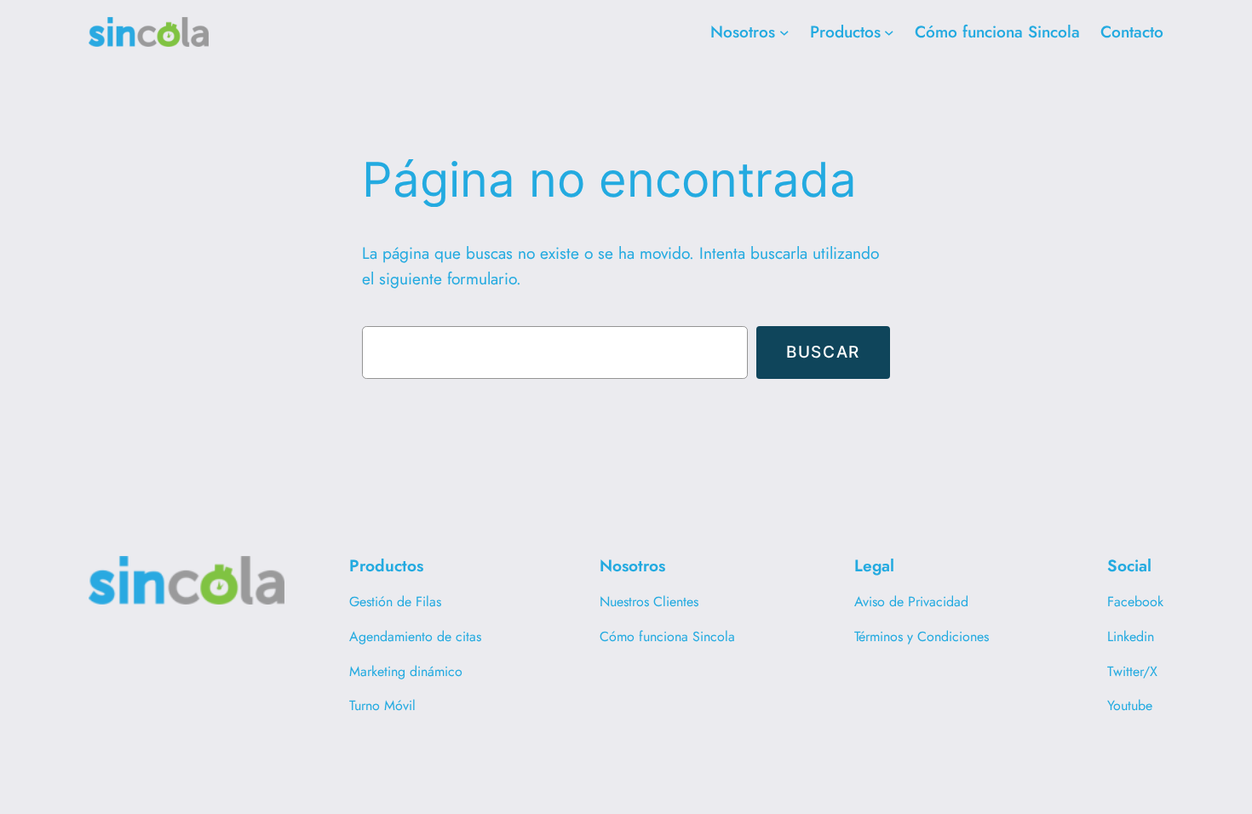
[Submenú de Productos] (889, 32)
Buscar (823, 351)
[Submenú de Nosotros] (784, 32)
